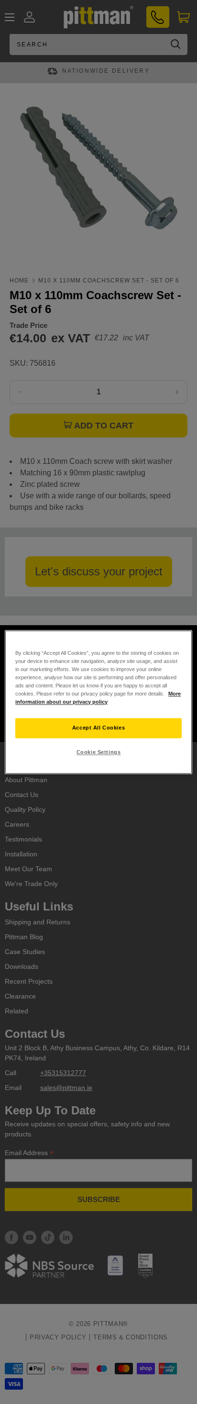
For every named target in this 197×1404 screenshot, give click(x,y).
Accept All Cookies (98, 727)
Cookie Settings (99, 752)
